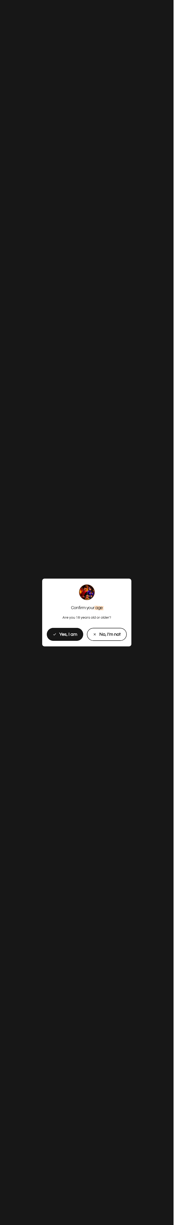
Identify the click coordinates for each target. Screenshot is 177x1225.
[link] (107, 634)
